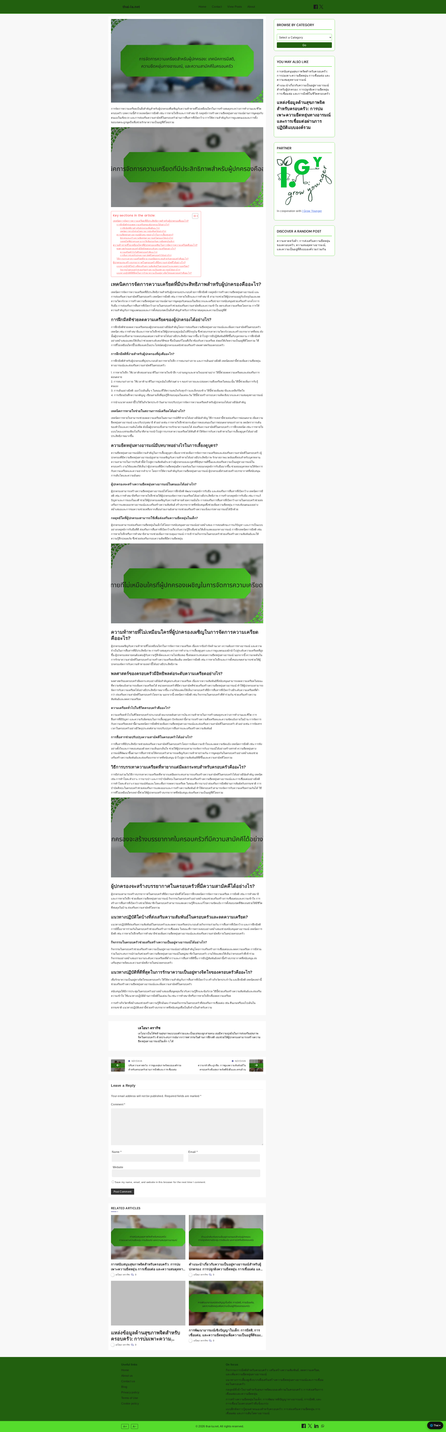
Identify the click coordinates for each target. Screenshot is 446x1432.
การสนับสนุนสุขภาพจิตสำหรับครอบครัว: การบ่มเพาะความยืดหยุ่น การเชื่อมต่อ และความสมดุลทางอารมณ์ (148, 1269)
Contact (217, 6)
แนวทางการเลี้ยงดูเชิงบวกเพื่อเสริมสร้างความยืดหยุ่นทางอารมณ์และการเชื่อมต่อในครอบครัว (275, 1382)
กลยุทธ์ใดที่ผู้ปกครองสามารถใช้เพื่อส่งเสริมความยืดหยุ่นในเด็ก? (147, 241)
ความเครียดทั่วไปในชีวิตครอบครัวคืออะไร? (139, 252)
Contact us (128, 1381)
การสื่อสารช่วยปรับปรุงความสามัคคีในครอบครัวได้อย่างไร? (146, 255)
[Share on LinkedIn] (316, 1427)
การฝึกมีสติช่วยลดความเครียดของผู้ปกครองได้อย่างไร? (143, 224)
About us (127, 1375)
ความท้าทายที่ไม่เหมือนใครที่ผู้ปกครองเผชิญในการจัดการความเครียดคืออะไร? (155, 245)
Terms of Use (129, 1398)
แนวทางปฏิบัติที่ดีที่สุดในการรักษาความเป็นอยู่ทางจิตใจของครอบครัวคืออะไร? (154, 272)
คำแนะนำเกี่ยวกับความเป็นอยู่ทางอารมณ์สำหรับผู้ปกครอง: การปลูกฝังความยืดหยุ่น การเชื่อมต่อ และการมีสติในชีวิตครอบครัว (225, 1269)
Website (118, 1167)
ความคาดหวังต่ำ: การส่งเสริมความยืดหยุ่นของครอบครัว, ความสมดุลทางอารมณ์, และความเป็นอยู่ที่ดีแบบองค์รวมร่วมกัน (303, 245)
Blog (124, 1386)
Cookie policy (130, 1403)
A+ (125, 1426)
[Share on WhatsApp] (323, 1427)
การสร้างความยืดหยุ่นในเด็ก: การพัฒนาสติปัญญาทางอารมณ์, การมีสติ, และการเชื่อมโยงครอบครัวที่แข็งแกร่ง (273, 1401)
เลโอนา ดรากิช (149, 1028)
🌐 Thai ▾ (435, 1425)
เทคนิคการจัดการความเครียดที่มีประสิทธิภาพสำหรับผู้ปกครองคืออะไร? (151, 221)
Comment (118, 1104)
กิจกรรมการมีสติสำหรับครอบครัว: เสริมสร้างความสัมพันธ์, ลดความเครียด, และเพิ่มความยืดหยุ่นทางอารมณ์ (273, 1372)
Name (116, 1151)
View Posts (234, 6)
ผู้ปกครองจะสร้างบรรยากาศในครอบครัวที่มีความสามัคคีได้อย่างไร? (149, 262)
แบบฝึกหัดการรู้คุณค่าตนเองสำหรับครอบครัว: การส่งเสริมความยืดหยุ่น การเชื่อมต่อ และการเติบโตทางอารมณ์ (273, 1411)
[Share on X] (310, 1427)
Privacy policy (130, 1392)
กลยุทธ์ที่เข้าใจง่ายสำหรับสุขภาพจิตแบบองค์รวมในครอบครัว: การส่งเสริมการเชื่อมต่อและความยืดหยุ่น (274, 1391)
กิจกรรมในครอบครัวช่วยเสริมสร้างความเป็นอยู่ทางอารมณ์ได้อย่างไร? (150, 269)
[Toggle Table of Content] (193, 216)
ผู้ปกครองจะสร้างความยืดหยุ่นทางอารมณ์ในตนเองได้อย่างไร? (146, 238)
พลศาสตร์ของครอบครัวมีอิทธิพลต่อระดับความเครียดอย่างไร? (146, 248)
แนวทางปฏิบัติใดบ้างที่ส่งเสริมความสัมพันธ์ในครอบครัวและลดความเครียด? (153, 266)
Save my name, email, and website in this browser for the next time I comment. (160, 1182)
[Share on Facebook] (316, 7)
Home (202, 6)
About (251, 6)
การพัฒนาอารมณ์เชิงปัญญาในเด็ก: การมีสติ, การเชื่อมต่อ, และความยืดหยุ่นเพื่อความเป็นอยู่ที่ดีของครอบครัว (224, 1335)
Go (304, 45)
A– (134, 1426)
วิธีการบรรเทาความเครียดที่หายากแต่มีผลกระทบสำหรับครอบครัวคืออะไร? (153, 258)
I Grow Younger (312, 211)
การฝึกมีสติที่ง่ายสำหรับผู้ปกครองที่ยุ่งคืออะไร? (140, 228)
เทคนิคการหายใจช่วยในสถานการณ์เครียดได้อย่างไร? (143, 231)
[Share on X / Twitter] (321, 7)
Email (193, 1151)
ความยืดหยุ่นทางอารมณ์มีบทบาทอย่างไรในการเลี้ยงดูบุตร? (145, 234)
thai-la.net (131, 7)
